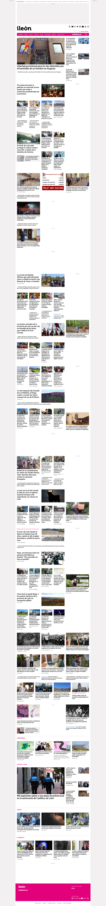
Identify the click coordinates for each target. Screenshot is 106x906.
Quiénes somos (38, 903)
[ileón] (26, 887)
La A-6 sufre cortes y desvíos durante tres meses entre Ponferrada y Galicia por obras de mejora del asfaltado (59, 579)
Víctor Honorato (75, 857)
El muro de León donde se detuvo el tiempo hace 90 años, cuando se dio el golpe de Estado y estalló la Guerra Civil (28, 536)
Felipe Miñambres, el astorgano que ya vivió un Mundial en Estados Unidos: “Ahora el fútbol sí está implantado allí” (77, 678)
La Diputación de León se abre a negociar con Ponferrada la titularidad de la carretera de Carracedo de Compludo (77, 335)
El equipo (44, 903)
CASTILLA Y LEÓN (22, 764)
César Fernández (20, 283)
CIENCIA (19, 809)
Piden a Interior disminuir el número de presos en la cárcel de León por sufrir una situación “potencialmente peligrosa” (59, 305)
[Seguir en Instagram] (80, 27)
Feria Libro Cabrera (65, 1)
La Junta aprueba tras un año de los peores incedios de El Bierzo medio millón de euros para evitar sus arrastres (22, 112)
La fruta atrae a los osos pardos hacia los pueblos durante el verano (77, 827)
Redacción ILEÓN (20, 759)
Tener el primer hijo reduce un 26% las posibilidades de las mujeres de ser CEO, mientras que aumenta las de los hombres (25, 854)
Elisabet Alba (19, 399)
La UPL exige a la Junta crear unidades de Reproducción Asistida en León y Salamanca (71, 771)
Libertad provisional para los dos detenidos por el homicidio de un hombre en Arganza (40, 67)
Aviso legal (59, 903)
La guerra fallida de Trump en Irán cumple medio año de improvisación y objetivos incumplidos (80, 853)
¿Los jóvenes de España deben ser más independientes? (62, 752)
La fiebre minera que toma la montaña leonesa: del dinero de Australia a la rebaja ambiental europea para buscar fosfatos (22, 622)
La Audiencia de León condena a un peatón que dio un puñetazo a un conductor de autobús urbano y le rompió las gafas (22, 579)
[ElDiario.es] (77, 34)
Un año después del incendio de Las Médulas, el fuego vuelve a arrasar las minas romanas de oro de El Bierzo (28, 394)
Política (26, 34)
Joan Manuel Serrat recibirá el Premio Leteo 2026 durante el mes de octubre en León (59, 619)
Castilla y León (60, 34)
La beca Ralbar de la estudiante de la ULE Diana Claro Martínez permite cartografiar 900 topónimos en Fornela (28, 828)
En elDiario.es (20, 837)
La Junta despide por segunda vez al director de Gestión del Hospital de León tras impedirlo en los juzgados (46, 420)
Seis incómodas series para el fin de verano (59, 317)
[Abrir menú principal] (86, 34)
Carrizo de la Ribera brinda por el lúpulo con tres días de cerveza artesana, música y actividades (46, 303)
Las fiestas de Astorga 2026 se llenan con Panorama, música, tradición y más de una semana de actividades (22, 354)
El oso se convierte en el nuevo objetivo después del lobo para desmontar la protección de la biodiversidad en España (77, 590)
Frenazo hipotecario (28, 1)
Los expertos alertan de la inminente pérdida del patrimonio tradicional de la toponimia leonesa (34, 620)
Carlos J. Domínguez (58, 117)
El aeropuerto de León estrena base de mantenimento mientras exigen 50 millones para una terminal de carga (59, 111)
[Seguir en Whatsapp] (88, 27)
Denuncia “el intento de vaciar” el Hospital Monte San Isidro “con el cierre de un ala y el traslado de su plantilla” (59, 142)
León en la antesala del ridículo (71, 782)
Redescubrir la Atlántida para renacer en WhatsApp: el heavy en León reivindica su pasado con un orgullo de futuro (58, 379)
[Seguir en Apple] (73, 888)
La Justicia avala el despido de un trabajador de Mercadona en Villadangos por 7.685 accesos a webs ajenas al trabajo (46, 355)
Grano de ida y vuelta (35, 1)
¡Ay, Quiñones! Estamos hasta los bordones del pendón (43, 752)
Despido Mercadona (72, 1)
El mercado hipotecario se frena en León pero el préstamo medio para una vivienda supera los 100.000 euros (71, 74)
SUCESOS (77, 1)
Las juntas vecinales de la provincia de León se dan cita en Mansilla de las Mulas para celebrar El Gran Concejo (28, 328)
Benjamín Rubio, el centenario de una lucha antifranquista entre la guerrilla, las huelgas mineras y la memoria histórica (25, 696)
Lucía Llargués (20, 859)
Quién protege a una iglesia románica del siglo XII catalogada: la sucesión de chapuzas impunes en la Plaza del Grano (28, 197)
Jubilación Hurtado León (83, 1)
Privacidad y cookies (51, 903)
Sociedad (36, 34)
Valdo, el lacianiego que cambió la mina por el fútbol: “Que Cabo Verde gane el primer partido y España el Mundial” (76, 669)
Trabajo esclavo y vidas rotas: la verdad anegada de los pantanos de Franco (52, 647)
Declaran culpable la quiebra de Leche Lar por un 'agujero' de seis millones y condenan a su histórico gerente (22, 517)
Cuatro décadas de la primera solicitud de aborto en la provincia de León (28, 721)
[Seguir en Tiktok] (85, 26)
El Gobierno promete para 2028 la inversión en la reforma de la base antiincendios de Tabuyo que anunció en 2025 (22, 304)
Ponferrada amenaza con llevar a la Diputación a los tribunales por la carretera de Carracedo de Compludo (34, 304)
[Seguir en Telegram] (77, 27)
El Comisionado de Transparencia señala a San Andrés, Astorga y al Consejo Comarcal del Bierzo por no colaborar (28, 484)
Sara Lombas (68, 49)
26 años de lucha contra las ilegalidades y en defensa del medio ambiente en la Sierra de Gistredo (62, 695)
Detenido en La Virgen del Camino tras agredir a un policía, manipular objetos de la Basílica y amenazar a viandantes (46, 164)
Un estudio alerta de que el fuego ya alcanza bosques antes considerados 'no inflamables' (79, 754)
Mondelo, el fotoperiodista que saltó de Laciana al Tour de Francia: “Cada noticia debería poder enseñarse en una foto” (52, 669)
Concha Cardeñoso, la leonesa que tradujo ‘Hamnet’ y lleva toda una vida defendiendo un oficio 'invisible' (27, 669)
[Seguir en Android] (72, 888)
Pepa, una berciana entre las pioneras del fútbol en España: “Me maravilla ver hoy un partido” (28, 556)
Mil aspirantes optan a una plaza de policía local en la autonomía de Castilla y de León (40, 797)
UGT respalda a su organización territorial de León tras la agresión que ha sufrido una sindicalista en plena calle (34, 112)
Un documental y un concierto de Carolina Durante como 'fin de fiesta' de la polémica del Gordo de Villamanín (71, 43)
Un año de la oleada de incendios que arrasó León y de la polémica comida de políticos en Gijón (59, 481)
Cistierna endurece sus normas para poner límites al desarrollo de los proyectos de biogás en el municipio (59, 517)
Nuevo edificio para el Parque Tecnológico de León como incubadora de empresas (22, 123)
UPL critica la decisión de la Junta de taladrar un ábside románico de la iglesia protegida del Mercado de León (28, 188)
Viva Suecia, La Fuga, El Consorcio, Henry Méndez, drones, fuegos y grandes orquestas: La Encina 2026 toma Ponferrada (28, 218)
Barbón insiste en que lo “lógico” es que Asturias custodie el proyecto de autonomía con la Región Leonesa (58, 354)
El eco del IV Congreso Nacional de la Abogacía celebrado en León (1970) (76, 728)
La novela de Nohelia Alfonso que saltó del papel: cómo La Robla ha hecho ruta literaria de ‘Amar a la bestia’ (28, 278)
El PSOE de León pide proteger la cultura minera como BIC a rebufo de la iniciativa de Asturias (27, 148)
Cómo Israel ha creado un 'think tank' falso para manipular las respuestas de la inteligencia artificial (43, 853)
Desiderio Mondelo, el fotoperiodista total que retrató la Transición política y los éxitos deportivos (51, 678)
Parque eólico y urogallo (57, 1)
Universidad (47, 34)
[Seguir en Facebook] (74, 26)
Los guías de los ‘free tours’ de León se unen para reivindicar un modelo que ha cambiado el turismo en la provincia (77, 188)
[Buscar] (74, 31)
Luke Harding (57, 859)
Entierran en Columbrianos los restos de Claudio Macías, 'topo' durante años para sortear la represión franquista (28, 474)
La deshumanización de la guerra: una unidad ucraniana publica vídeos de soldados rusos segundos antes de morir (62, 854)
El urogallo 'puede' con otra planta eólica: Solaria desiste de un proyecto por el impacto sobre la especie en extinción (59, 421)
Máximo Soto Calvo (39, 755)
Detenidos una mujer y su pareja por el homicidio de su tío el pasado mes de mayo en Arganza (39, 72)
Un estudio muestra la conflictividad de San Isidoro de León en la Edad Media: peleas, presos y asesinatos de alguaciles (77, 427)
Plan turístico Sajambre (43, 1)
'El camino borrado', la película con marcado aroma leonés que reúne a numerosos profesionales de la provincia (28, 89)
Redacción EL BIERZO (21, 831)
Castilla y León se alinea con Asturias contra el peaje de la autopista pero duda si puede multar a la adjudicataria (59, 163)
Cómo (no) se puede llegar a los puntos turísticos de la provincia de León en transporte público (28, 597)
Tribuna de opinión (70, 727)
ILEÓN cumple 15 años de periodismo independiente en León (80, 697)
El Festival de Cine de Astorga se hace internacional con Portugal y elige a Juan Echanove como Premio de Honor (46, 517)
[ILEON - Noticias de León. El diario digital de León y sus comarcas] (24, 28)
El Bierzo (54, 34)
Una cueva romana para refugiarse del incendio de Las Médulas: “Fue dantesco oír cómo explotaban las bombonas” (59, 467)
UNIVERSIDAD (21, 738)
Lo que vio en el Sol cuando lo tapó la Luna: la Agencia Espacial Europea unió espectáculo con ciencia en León (27, 494)
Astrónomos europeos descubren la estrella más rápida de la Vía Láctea (51, 827)
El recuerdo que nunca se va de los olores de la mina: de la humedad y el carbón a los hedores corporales (28, 648)
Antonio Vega (69, 80)
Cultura (31, 34)
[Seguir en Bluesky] (72, 27)
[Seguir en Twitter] (70, 27)
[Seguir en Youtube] (83, 26)
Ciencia (41, 34)
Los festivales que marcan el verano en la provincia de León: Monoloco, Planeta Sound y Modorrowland (43, 695)
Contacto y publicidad (67, 903)
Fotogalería (44, 676)
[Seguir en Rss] (88, 898)
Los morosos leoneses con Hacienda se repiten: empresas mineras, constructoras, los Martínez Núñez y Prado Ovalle (46, 622)
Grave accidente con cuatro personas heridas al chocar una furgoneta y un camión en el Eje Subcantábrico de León (71, 59)
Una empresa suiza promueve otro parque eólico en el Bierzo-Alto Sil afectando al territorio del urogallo (22, 378)
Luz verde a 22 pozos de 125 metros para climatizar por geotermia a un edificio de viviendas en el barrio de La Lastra (46, 113)
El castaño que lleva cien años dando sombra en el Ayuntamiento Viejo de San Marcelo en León (46, 467)
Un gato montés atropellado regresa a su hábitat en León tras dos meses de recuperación (46, 125)
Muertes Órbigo (50, 1)
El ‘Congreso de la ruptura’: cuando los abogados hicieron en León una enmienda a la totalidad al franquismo (76, 720)
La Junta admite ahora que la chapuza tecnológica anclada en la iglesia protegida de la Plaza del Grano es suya (70, 796)
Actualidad (20, 34)
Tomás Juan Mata (69, 785)
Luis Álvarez (19, 651)
